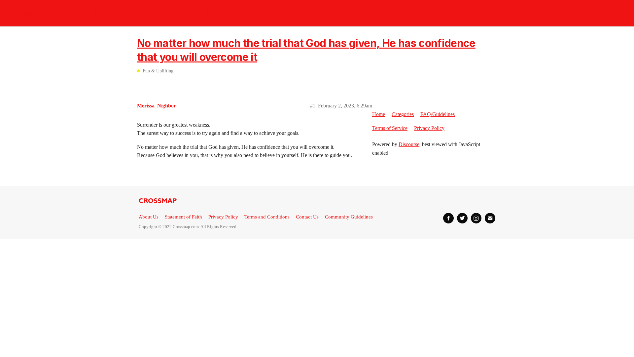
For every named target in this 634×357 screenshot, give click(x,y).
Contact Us (307, 216)
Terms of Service (389, 128)
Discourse (409, 144)
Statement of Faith (183, 216)
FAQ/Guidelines (437, 114)
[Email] (490, 218)
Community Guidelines (349, 216)
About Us (148, 216)
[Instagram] (476, 218)
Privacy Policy (429, 128)
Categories (403, 114)
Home (378, 114)
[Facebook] (448, 218)
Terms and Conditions (267, 216)
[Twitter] (462, 218)
